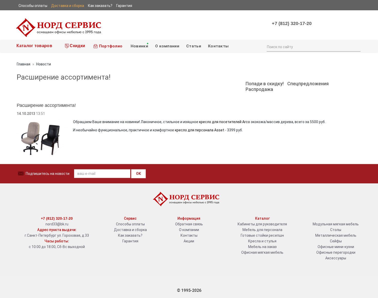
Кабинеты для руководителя (262, 224)
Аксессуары (335, 258)
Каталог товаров (33, 46)
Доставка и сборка (130, 230)
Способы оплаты (130, 224)
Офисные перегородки (335, 252)
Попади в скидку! (265, 83)
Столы (335, 230)
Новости (43, 64)
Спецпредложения (308, 83)
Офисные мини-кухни (336, 247)
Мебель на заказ (262, 247)
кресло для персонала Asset (199, 130)
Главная (23, 64)
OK (138, 174)
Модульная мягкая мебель (336, 224)
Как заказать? (130, 235)
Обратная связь (189, 224)
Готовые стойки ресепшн (262, 235)
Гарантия (130, 241)
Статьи (193, 46)
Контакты (218, 46)
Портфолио (110, 46)
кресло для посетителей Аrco (224, 122)
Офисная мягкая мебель (262, 252)
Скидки (77, 46)
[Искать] (356, 46)
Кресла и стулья (262, 241)
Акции (189, 241)
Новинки (138, 46)
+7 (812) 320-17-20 (292, 23)
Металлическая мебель (335, 235)
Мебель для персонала (262, 230)
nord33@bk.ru (57, 224)
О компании (167, 46)
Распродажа (259, 89)
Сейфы (336, 241)
